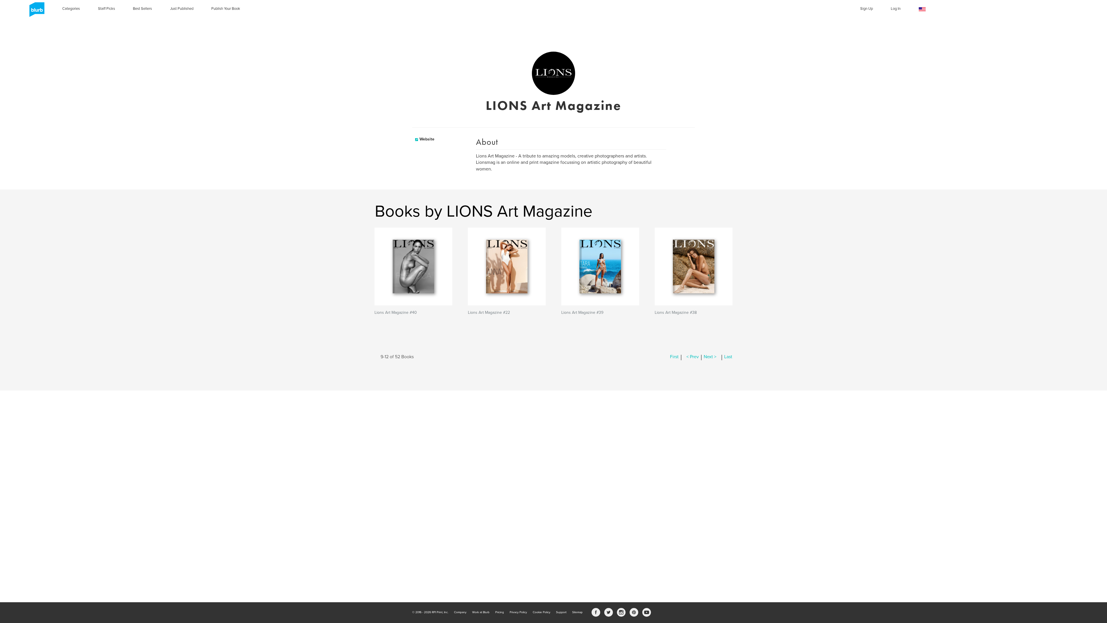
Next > (710, 357)
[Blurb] (35, 11)
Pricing (499, 612)
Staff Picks (106, 8)
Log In (896, 8)
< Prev (692, 357)
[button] (922, 9)
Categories (71, 8)
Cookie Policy (541, 612)
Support (561, 612)
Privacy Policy (518, 612)
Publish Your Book (225, 8)
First (674, 357)
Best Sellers (142, 8)
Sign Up (866, 8)
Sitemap (577, 612)
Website (426, 139)
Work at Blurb (481, 612)
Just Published (181, 8)
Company (460, 612)
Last (728, 357)
